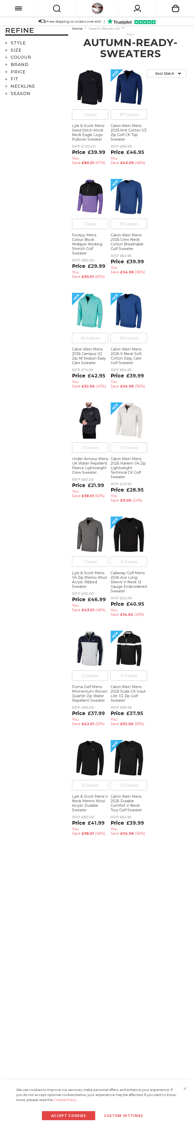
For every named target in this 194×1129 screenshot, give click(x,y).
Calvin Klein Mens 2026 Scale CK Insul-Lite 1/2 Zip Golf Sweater (128, 694)
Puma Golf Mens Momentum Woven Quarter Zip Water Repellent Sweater (89, 694)
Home (77, 28)
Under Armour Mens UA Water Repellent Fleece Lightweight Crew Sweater (90, 466)
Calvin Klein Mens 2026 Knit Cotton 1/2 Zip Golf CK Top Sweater (129, 132)
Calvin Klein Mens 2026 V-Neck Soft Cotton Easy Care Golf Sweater (126, 356)
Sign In (137, 8)
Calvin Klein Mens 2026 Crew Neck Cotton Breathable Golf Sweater (127, 242)
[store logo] (97, 8)
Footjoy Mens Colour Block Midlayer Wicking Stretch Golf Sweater (87, 244)
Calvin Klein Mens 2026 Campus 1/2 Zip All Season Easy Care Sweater (89, 356)
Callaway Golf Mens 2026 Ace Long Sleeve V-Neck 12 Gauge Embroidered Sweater (129, 582)
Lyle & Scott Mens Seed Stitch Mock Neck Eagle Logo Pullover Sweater (88, 132)
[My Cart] (175, 8)
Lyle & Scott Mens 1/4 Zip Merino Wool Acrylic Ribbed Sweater (89, 580)
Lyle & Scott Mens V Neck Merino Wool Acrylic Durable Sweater (90, 803)
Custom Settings (123, 1115)
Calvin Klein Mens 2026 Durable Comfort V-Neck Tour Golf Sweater (126, 803)
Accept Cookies (68, 1115)
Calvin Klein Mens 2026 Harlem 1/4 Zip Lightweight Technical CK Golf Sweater (128, 468)
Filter (130, 35)
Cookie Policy (65, 1100)
